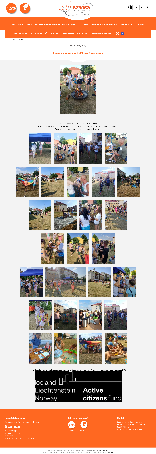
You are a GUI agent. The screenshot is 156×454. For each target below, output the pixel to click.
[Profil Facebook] (122, 34)
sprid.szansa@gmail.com (133, 429)
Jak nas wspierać (38, 33)
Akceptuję (110, 452)
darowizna (84, 430)
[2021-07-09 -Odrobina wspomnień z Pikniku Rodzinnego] (78, 89)
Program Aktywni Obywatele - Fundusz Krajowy (87, 33)
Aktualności (16, 25)
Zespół (141, 25)
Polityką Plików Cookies (100, 450)
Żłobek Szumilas (18, 33)
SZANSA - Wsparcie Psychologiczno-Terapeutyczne (108, 25)
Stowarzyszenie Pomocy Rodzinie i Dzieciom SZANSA (52, 25)
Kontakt (55, 33)
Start (13, 40)
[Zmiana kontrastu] (130, 7)
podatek (71, 430)
